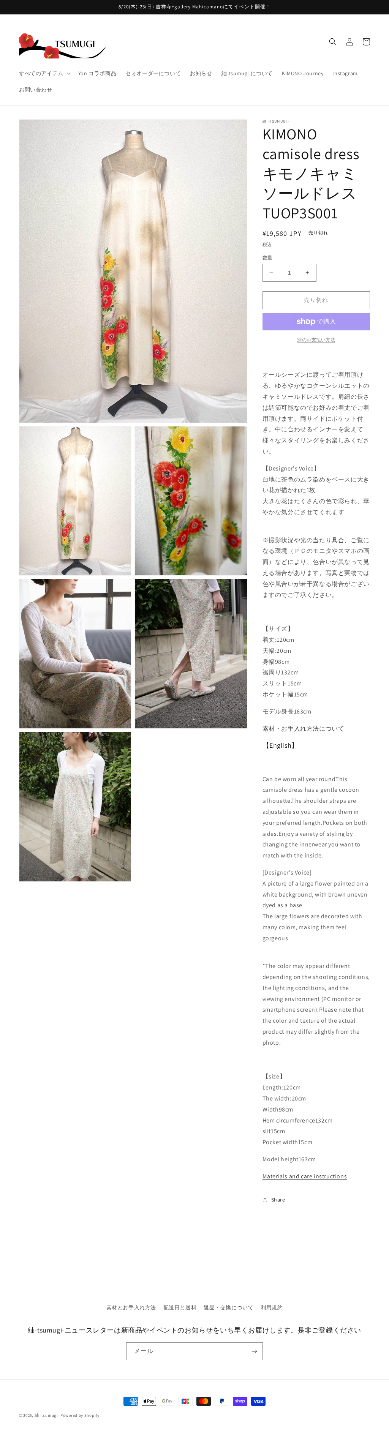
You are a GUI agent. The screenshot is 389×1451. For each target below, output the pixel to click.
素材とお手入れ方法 (131, 1307)
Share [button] (278, 1199)
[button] (44, 73)
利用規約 (272, 1307)
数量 (267, 257)
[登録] (254, 1351)
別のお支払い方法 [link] (316, 340)
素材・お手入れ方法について (303, 729)
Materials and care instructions (304, 1176)
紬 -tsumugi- (47, 1415)
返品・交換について (228, 1307)
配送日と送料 (180, 1307)
